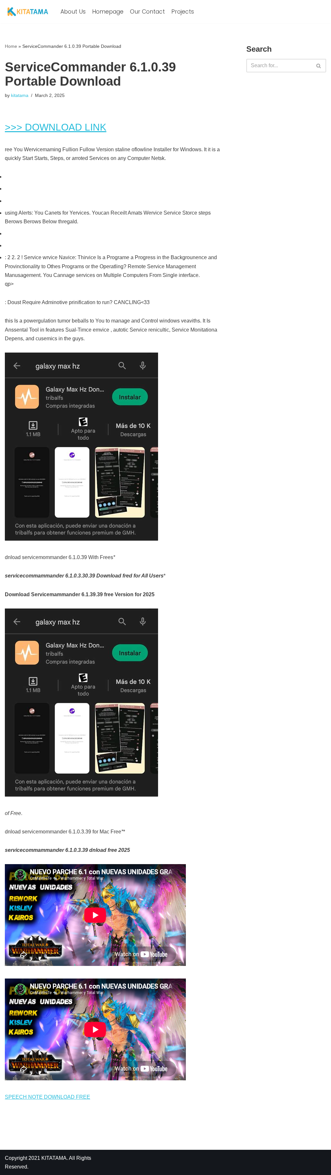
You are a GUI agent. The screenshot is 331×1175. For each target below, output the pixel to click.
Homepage (107, 12)
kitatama (19, 95)
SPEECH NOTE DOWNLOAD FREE (47, 1097)
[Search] (319, 65)
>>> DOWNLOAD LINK (55, 127)
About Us (73, 12)
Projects (182, 12)
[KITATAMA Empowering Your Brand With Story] (28, 11)
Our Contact (147, 12)
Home (11, 46)
